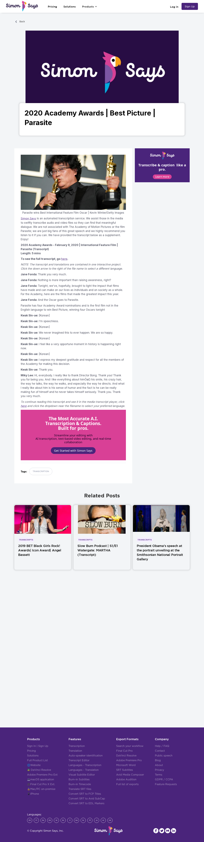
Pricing (31, 751)
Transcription (77, 746)
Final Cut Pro (124, 751)
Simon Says (28, 218)
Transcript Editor (79, 760)
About (159, 765)
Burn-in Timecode (80, 784)
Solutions (33, 755)
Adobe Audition (126, 779)
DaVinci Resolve (41, 770)
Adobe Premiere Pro (129, 760)
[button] (89, 6)
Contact (160, 751)
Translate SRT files (80, 789)
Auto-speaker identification (86, 755)
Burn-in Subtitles (79, 779)
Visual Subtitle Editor (82, 774)
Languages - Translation (84, 770)
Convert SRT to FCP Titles (85, 794)
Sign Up (190, 6)
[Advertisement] (102, 623)
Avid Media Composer (130, 774)
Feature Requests (166, 784)
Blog (158, 760)
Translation (75, 751)
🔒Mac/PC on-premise (41, 789)
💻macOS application (40, 779)
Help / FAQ (162, 746)
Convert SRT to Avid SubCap (87, 798)
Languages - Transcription (85, 765)
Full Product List (37, 760)
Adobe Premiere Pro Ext (42, 774)
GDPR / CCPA (164, 779)
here (64, 258)
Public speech (163, 755)
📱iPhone (33, 794)
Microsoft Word (126, 765)
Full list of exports (127, 784)
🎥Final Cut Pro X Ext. (41, 784)
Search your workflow (129, 746)
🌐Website (33, 765)
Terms (158, 774)
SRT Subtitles (124, 770)
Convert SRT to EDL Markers (86, 803)
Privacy (159, 770)
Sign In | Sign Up (37, 746)
